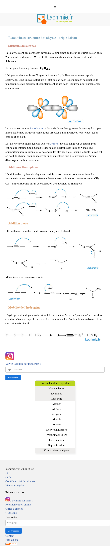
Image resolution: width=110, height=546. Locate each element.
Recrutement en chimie (18, 504)
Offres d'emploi (14, 508)
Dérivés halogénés (56, 429)
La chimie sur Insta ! (21, 500)
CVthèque (11, 512)
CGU (8, 473)
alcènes (53, 143)
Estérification (56, 440)
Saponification (56, 445)
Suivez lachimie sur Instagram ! (23, 363)
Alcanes (56, 403)
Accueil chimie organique (56, 383)
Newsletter (11, 517)
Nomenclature (56, 388)
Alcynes (56, 414)
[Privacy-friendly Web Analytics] (11, 544)
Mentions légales (14, 485)
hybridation (36, 128)
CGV (8, 477)
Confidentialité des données (21, 481)
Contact (9, 535)
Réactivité (56, 398)
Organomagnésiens (56, 434)
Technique (56, 393)
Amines (56, 424)
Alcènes (56, 409)
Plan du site (11, 539)
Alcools (56, 419)
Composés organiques (56, 450)
